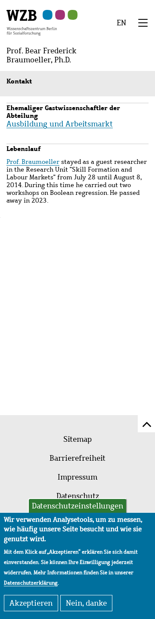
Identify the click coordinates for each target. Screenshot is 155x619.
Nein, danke (86, 603)
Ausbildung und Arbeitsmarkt (59, 124)
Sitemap (77, 439)
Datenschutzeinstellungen (77, 506)
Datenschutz (77, 496)
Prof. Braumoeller (32, 161)
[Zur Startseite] (31, 22)
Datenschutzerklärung (31, 582)
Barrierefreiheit (77, 458)
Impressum (77, 477)
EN (121, 23)
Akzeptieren (31, 603)
